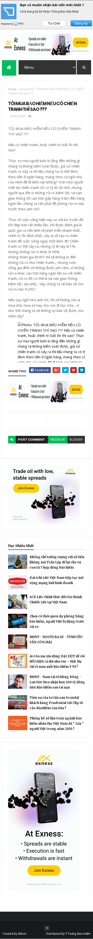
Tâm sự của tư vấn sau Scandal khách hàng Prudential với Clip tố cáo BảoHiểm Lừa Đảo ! (56, 703)
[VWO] (19, 23)
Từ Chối (54, 23)
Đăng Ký (81, 23)
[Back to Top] (47, 928)
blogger (76, 439)
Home (12, 89)
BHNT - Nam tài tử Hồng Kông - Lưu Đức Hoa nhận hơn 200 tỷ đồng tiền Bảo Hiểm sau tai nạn (57, 682)
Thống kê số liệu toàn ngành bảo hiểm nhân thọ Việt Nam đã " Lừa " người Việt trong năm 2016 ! (57, 723)
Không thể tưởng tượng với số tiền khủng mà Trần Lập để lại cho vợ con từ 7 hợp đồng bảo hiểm (57, 562)
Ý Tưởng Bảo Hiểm (78, 933)
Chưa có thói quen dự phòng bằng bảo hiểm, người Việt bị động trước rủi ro (57, 621)
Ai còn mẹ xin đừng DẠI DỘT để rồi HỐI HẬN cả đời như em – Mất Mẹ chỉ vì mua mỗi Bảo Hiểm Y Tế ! (57, 661)
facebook (57, 439)
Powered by (7, 23)
